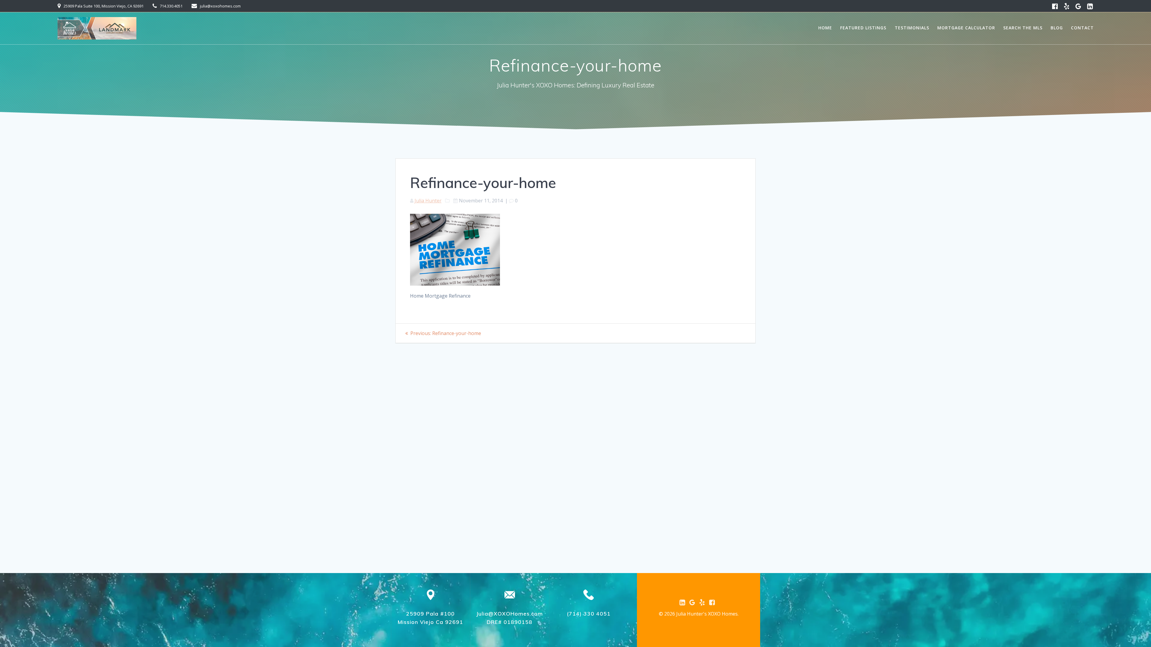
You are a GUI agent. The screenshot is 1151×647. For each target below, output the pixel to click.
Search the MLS (1022, 28)
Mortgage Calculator (966, 28)
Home (825, 28)
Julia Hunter (428, 200)
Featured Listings (863, 28)
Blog (1057, 28)
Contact (1082, 28)
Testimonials (912, 28)
